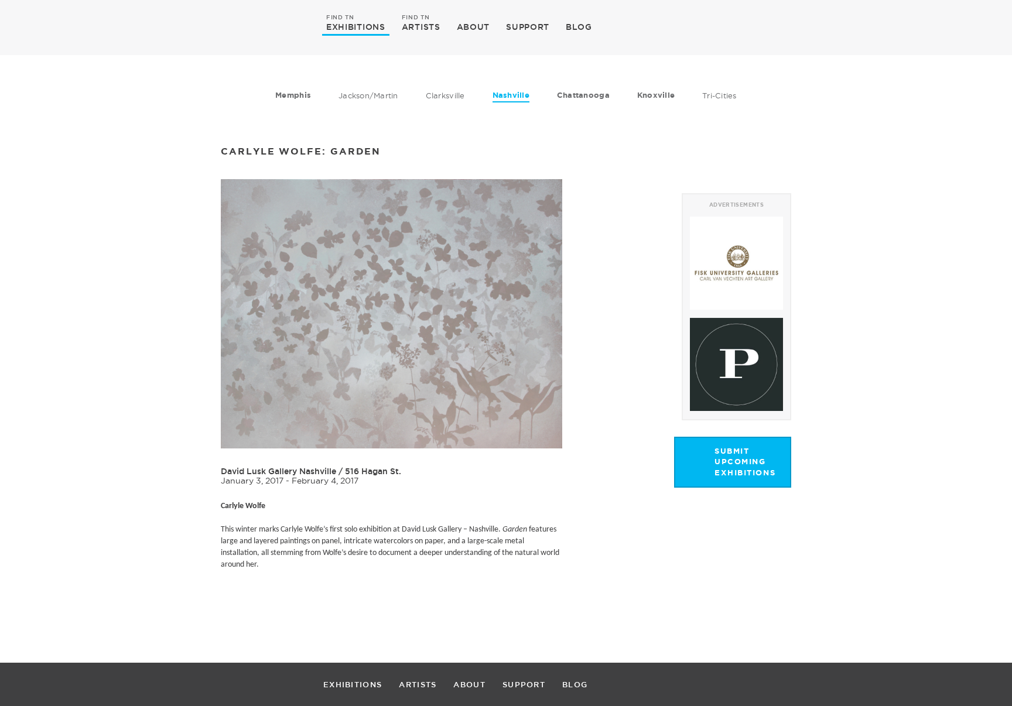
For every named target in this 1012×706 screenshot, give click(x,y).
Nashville (511, 95)
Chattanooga (583, 95)
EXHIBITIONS (355, 26)
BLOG (579, 27)
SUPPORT (527, 27)
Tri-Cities (719, 95)
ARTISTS (421, 26)
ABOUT (473, 27)
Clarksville (445, 95)
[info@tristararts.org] (833, 27)
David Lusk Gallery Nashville (278, 471)
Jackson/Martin (368, 95)
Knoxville (656, 95)
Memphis (293, 95)
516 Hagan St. (373, 471)
